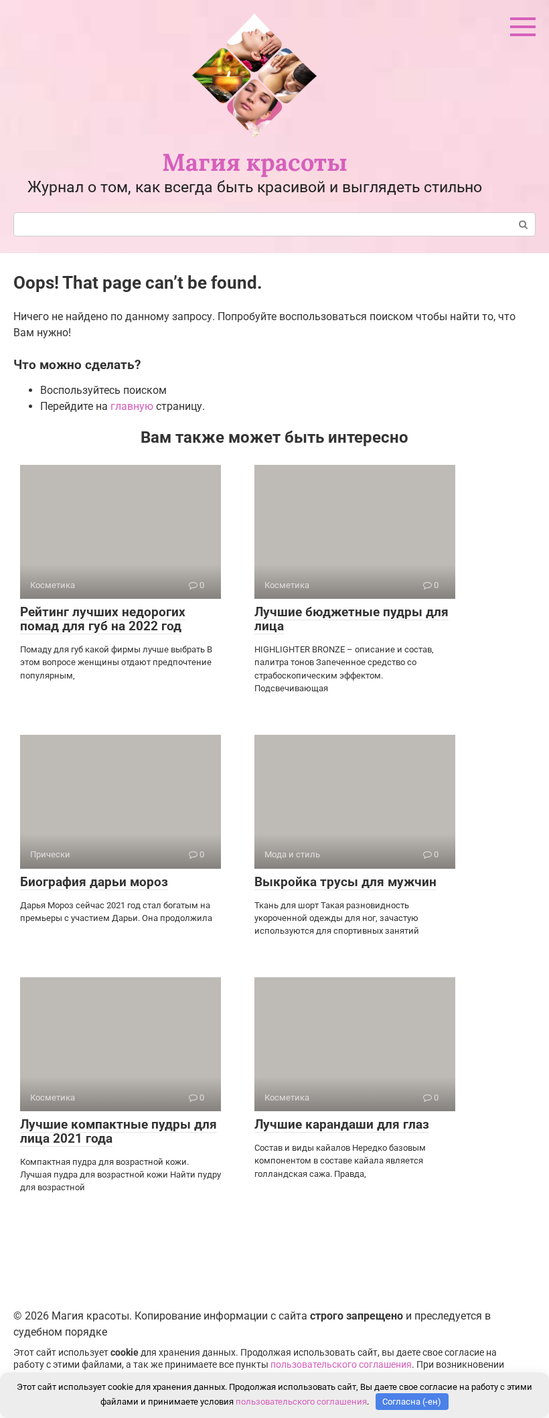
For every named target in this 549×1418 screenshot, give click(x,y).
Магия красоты (254, 162)
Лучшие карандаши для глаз (341, 1124)
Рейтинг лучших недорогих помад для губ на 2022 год (102, 619)
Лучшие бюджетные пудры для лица (351, 619)
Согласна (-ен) (411, 1402)
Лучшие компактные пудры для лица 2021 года (118, 1131)
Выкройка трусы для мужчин (345, 882)
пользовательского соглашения (341, 1364)
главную (131, 406)
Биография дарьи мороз (94, 882)
